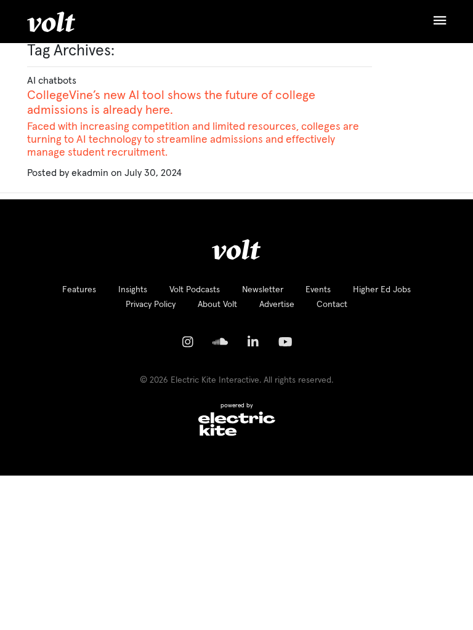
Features (79, 289)
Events (318, 289)
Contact (332, 304)
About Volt (217, 304)
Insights (132, 289)
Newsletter (262, 289)
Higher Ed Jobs (382, 289)
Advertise (276, 304)
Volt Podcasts (194, 289)
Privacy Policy (151, 304)
